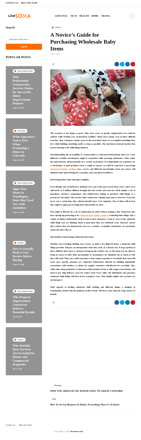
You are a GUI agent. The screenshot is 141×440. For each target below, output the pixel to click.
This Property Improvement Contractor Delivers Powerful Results (24, 304)
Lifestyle (61, 16)
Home (95, 16)
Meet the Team (29, 3)
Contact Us (12, 3)
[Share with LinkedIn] (127, 64)
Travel (105, 16)
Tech (73, 16)
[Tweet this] (122, 64)
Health (84, 16)
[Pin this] (133, 64)
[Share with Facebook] (116, 64)
